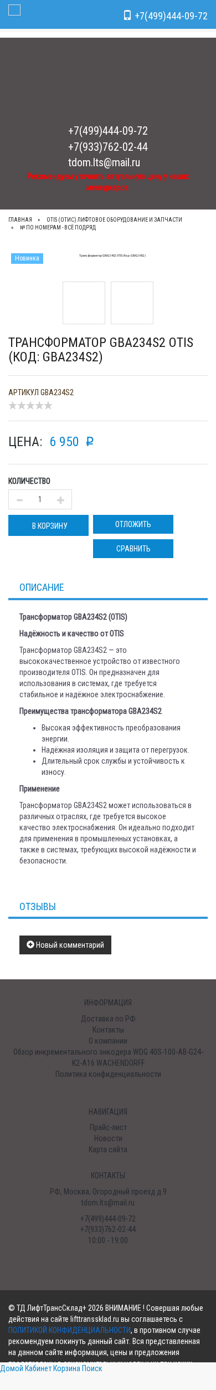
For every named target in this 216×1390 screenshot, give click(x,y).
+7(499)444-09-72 (108, 130)
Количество (29, 481)
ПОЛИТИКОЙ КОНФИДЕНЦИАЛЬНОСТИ (69, 1330)
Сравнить (133, 548)
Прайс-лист (108, 1127)
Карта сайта (108, 1149)
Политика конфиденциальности (108, 1074)
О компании (108, 1040)
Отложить (133, 524)
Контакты (108, 1029)
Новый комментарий (69, 945)
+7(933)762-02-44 (108, 147)
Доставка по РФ (108, 1018)
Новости (108, 1138)
